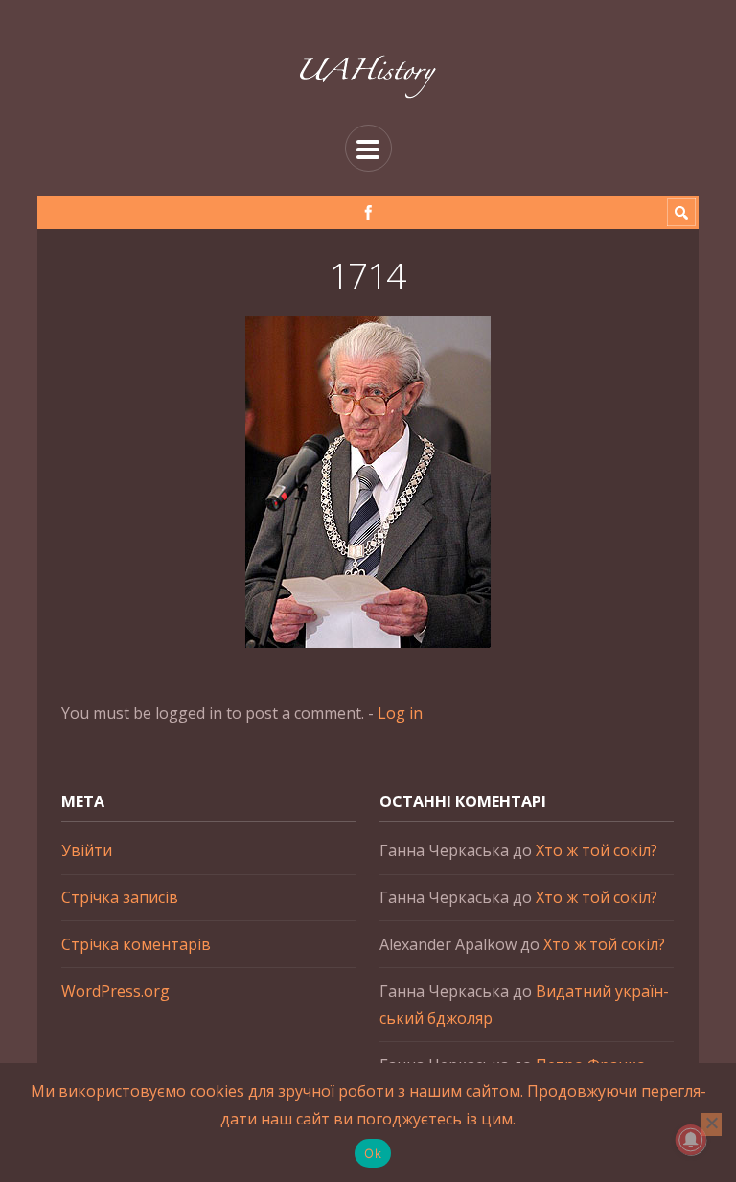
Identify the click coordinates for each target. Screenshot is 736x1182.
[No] (711, 1124)
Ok (372, 1153)
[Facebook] (368, 212)
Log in (400, 713)
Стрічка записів (119, 897)
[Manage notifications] (691, 1139)
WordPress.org (115, 991)
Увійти (86, 850)
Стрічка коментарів (136, 944)
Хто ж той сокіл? (596, 850)
